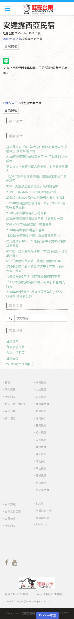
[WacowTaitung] (38, 8)
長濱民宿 (41, 411)
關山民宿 (41, 468)
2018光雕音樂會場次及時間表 (26, 213)
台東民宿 (12, 358)
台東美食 (10, 518)
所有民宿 (10, 389)
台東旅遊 (10, 504)
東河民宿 (41, 439)
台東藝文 (12, 341)
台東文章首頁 (11, 103)
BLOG (39, 503)
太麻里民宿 (42, 403)
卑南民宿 (41, 382)
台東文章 (15, 39)
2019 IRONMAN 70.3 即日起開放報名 (31, 192)
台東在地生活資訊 (15, 403)
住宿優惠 (10, 418)
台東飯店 (41, 482)
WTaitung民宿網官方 (20, 364)
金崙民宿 (41, 389)
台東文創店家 (13, 511)
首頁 (6, 39)
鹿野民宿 (41, 446)
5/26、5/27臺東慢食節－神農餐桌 (29, 224)
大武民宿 (41, 396)
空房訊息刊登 (44, 510)
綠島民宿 (41, 418)
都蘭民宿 (41, 425)
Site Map (41, 524)
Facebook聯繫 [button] (47, 615)
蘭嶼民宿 (41, 475)
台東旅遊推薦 (15, 347)
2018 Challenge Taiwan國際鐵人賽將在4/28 (35, 197)
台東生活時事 (15, 352)
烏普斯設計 (42, 517)
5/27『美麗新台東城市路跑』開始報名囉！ (35, 261)
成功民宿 (41, 461)
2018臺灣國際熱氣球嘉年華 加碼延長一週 (34, 218)
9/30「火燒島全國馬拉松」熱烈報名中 (32, 186)
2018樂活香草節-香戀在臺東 (25, 230)
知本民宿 (41, 432)
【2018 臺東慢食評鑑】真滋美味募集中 (33, 235)
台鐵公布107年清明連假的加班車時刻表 (33, 276)
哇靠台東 (10, 411)
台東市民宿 (42, 489)
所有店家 (10, 396)
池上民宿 (41, 454)
